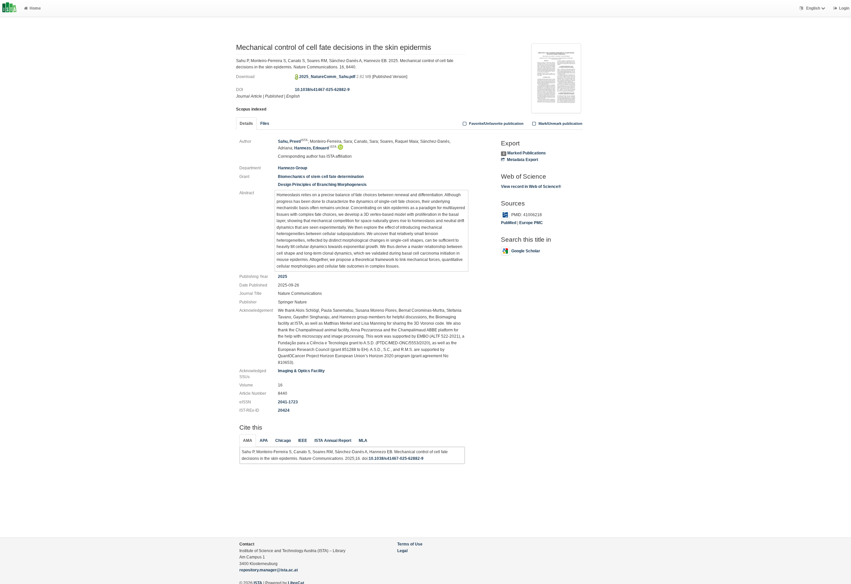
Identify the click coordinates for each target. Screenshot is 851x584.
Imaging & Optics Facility (301, 371)
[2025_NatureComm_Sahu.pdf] (556, 77)
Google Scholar (525, 251)
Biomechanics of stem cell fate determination (321, 176)
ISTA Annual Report (332, 440)
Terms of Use (410, 544)
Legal (402, 550)
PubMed (508, 222)
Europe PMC (531, 222)
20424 (284, 410)
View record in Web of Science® (531, 186)
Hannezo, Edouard (315, 148)
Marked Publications (526, 153)
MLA (363, 440)
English (813, 8)
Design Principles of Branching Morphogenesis (322, 184)
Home (35, 8)
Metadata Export (522, 159)
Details (246, 123)
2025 (282, 276)
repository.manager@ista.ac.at (268, 570)
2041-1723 (288, 402)
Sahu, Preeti (293, 141)
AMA (247, 440)
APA (264, 440)
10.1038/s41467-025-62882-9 (322, 89)
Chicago (283, 440)
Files (264, 123)
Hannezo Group (292, 168)
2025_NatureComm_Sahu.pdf (327, 76)
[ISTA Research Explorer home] (9, 8)
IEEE (302, 440)
